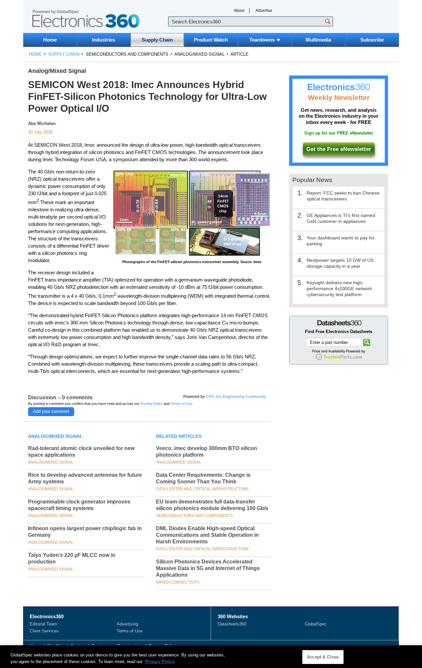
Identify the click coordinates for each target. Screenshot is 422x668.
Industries (103, 40)
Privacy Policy (160, 661)
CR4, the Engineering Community (236, 396)
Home (50, 40)
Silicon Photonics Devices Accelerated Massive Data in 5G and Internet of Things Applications (208, 568)
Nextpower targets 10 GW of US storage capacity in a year (340, 263)
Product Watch (211, 40)
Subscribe (372, 40)
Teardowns (262, 40)
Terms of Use (181, 404)
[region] (211, 656)
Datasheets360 (232, 624)
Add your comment (51, 411)
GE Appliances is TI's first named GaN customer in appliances (341, 218)
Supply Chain (157, 40)
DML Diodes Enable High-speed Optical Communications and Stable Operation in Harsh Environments (207, 535)
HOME (35, 54)
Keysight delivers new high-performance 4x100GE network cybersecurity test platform (339, 288)
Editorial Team (43, 624)
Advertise (264, 10)
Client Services (44, 630)
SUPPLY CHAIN (63, 54)
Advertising (127, 624)
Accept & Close (323, 656)
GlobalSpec (316, 624)
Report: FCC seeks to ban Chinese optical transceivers (343, 195)
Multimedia (318, 40)
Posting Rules (151, 404)
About (239, 10)
